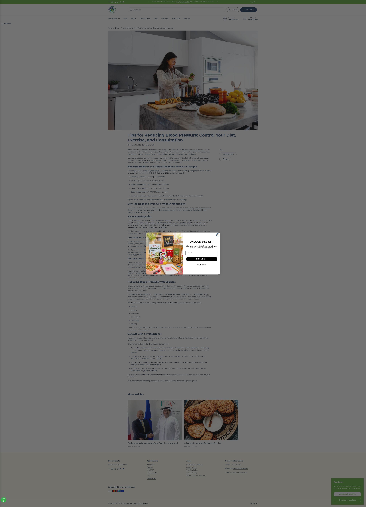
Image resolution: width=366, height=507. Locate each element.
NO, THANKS (201, 264)
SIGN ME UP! (201, 259)
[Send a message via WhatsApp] (3, 500)
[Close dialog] (217, 234)
